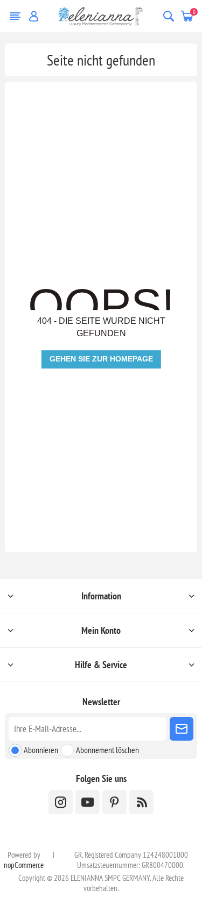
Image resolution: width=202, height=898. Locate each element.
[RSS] (141, 802)
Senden (181, 729)
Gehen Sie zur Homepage (101, 358)
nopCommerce (24, 865)
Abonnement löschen (107, 749)
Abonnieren (41, 749)
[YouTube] (87, 802)
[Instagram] (60, 802)
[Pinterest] (114, 802)
